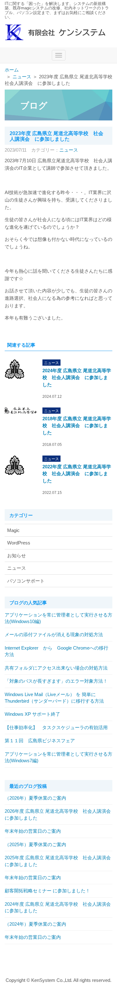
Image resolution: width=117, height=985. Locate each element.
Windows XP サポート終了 (32, 714)
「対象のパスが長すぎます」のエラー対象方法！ (56, 681)
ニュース (21, 76)
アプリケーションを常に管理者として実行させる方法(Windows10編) (58, 618)
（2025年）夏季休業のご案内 (35, 844)
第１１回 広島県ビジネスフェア (40, 740)
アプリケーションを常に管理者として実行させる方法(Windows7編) (58, 757)
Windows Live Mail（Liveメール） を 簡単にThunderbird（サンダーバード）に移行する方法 (54, 698)
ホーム (12, 69)
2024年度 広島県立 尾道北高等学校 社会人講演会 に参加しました (76, 377)
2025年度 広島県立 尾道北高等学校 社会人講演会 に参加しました (58, 861)
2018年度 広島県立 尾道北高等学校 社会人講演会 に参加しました (76, 425)
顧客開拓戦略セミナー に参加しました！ (47, 890)
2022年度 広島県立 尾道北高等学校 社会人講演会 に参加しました (76, 473)
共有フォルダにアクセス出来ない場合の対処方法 (56, 667)
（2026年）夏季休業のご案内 (35, 798)
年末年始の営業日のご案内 (33, 831)
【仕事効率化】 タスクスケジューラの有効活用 (56, 727)
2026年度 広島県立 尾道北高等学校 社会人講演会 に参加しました (58, 814)
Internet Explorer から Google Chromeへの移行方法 (56, 651)
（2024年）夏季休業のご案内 (35, 924)
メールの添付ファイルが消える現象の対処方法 (54, 634)
